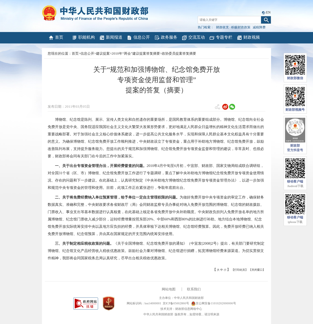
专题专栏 (224, 37)
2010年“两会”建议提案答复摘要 (136, 53)
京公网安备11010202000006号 (216, 303)
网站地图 (169, 289)
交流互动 (196, 37)
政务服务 (169, 37)
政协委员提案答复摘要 (179, 53)
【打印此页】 (239, 269)
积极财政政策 (240, 27)
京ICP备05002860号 (176, 303)
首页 (59, 37)
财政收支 (222, 27)
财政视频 (251, 37)
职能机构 (86, 37)
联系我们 (194, 289)
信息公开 (141, 37)
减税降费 (259, 27)
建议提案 (103, 53)
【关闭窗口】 (257, 269)
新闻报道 (114, 37)
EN (268, 12)
